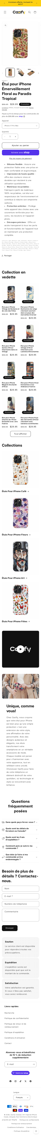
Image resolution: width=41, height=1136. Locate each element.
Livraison (5, 107)
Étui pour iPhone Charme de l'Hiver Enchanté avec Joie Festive (10, 420)
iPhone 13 (14, 243)
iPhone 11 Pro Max (9, 242)
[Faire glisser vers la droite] (38, 73)
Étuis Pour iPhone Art (13, 578)
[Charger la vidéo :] (20, 649)
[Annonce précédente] (4, 3)
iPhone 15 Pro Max (28, 247)
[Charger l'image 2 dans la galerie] (20, 72)
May (25, 250)
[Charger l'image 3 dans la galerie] (30, 72)
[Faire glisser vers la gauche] (2, 73)
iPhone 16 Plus (6, 248)
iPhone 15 (4, 247)
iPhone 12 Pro (32, 242)
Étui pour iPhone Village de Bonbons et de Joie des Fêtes (10, 309)
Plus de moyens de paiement (20, 158)
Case (19, 240)
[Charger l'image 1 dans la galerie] (10, 72)
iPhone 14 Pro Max (33, 245)
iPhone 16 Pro (14, 248)
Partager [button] (8, 256)
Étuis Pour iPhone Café (14, 491)
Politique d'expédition (14, 1032)
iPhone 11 (30, 240)
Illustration (24, 240)
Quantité (5, 132)
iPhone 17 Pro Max (18, 250)
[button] (5, 12)
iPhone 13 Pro (29, 243)
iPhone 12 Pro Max (7, 243)
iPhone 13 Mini (22, 243)
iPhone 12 (17, 242)
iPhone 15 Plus (11, 247)
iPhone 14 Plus (16, 245)
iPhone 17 (31, 248)
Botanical (14, 240)
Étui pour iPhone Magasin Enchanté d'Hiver (9, 385)
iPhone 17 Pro (9, 250)
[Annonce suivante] (36, 3)
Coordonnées (31, 1127)
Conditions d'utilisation (15, 1038)
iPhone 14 (9, 245)
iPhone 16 (36, 247)
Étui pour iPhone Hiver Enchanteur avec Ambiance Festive (30, 385)
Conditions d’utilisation (15, 1127)
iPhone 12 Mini (24, 242)
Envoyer (10, 928)
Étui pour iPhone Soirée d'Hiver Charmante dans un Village (9, 348)
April (10, 240)
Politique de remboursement (22, 1123)
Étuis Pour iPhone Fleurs (15, 534)
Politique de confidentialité (17, 1018)
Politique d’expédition (21, 1131)
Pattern (29, 250)
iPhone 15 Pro (19, 247)
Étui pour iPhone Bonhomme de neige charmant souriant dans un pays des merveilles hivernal (29, 311)
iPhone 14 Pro (24, 245)
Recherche (9, 1013)
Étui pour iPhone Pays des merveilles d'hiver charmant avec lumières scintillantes (30, 420)
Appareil (5, 121)
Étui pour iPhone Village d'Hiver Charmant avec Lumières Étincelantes (30, 348)
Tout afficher (20, 434)
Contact (8, 1043)
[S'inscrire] (33, 1064)
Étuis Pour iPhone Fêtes (14, 621)
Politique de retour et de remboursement (15, 1025)
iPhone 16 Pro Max (23, 248)
